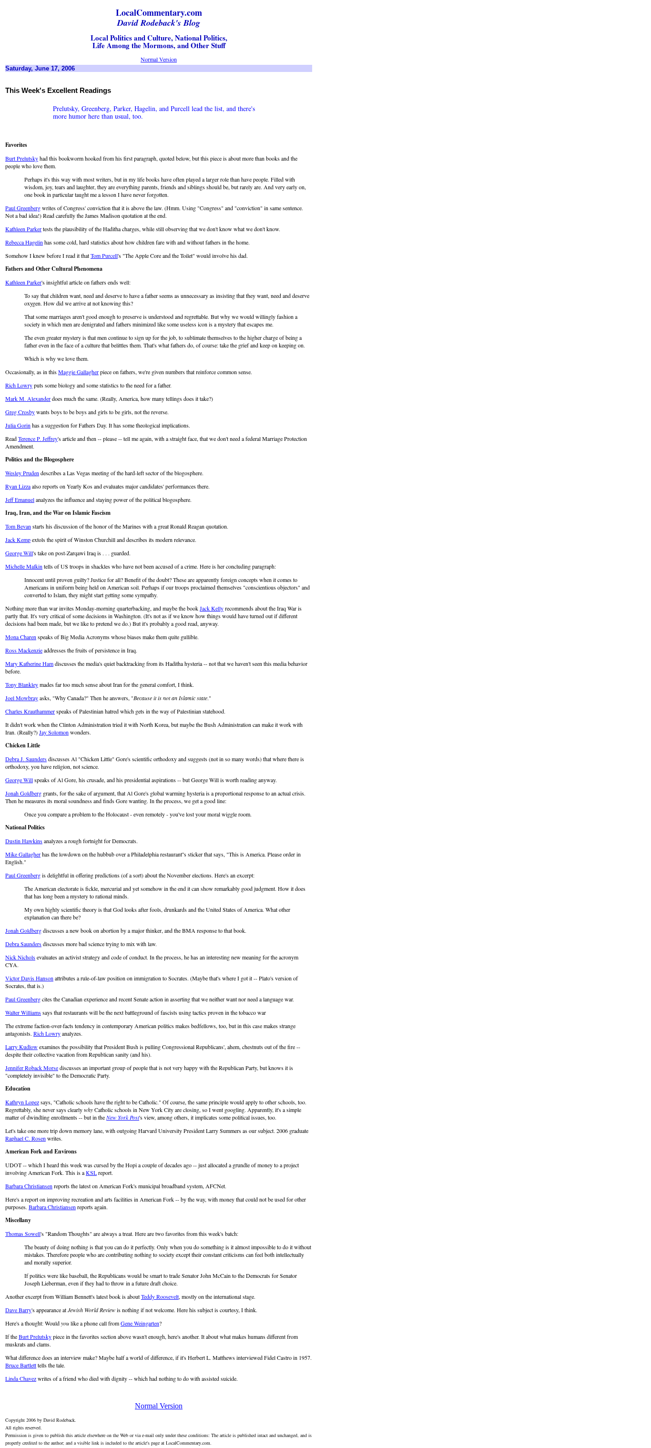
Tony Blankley (21, 684)
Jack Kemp (18, 539)
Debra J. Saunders (26, 759)
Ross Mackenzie (23, 650)
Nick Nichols (20, 957)
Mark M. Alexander (28, 398)
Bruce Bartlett (20, 1365)
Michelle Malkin (23, 566)
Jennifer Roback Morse (31, 1067)
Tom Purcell (104, 255)
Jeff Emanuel (19, 499)
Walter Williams (23, 1012)
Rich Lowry (18, 385)
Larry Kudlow (21, 1046)
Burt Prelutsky (21, 158)
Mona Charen (20, 637)
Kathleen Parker (23, 229)
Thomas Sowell (23, 1233)
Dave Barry (18, 1310)
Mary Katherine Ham (29, 663)
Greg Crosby (20, 412)
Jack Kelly (212, 608)
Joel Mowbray (21, 698)
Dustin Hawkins (23, 841)
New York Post (122, 1117)
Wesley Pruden (22, 473)
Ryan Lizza (18, 486)
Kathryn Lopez (22, 1102)
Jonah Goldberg (23, 793)
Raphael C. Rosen (25, 1138)
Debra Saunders (23, 944)
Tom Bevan (18, 526)
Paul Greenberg (23, 208)
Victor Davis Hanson (29, 978)
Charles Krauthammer (30, 711)
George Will (19, 553)
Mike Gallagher (23, 854)
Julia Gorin (18, 425)
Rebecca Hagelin (24, 242)
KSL (91, 1172)
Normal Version (159, 59)
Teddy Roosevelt (160, 1296)
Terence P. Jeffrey (38, 438)
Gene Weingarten (140, 1323)
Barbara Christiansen (28, 1186)
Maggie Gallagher (78, 372)
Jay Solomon (54, 732)
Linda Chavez (20, 1378)
